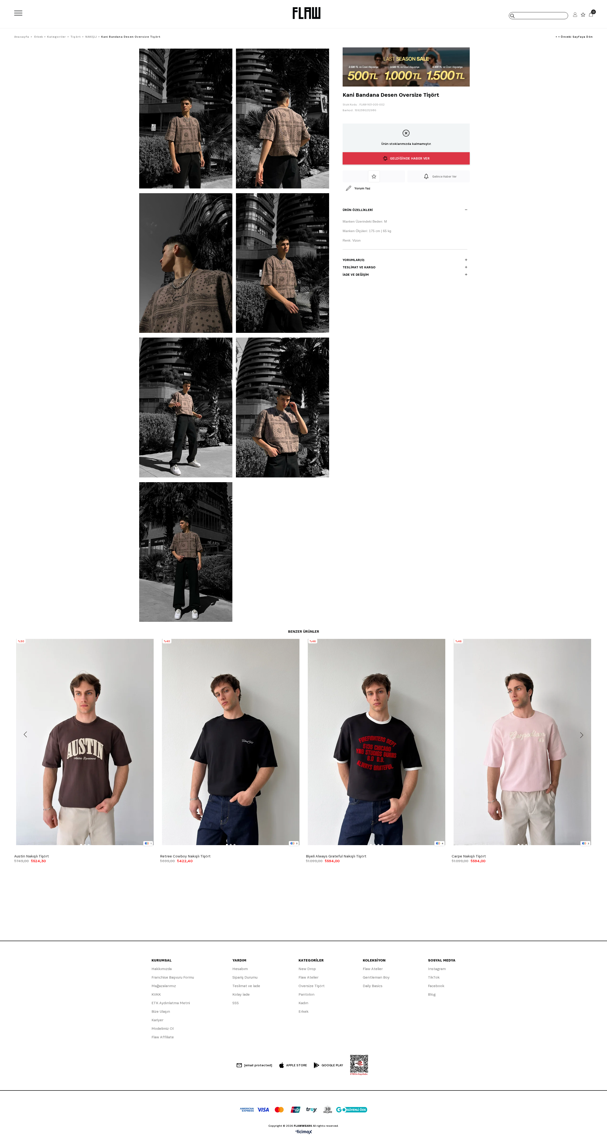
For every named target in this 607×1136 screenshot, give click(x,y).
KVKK (156, 994)
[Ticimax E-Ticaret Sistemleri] (303, 1132)
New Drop (307, 968)
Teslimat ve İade (246, 985)
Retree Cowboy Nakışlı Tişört (185, 856)
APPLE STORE (296, 1065)
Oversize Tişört (312, 985)
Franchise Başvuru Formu (173, 977)
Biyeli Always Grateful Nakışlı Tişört (336, 856)
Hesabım (240, 968)
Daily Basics (372, 985)
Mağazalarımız (164, 985)
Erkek (303, 1011)
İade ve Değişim (356, 274)
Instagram (437, 968)
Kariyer (157, 1019)
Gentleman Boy (376, 977)
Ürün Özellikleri (358, 210)
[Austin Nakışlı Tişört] (84, 742)
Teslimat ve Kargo (359, 267)
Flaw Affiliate (163, 1037)
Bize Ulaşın (161, 1011)
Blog (432, 994)
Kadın (303, 1002)
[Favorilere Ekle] (374, 176)
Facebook (436, 985)
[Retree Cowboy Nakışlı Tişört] (230, 742)
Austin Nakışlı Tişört (31, 856)
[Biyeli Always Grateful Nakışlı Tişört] (376, 742)
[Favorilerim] (583, 15)
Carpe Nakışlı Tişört (469, 856)
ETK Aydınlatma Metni (171, 1002)
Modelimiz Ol (163, 1028)
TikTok (434, 977)
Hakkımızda (162, 968)
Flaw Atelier (308, 977)
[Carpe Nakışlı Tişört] (522, 742)
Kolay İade (241, 994)
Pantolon (306, 994)
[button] (81, 845)
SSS (235, 1002)
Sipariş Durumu (245, 977)
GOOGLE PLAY (332, 1065)
